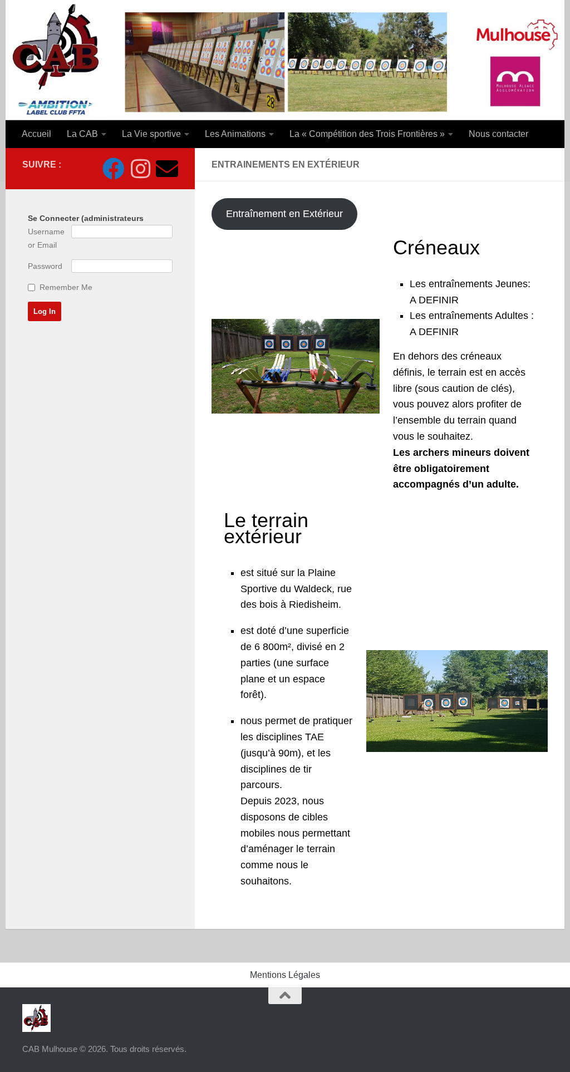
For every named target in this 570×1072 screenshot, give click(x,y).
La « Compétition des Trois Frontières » (367, 134)
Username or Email (46, 238)
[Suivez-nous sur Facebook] (113, 169)
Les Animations (235, 134)
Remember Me (66, 287)
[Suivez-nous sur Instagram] (140, 169)
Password (45, 266)
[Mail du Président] (167, 169)
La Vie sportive (151, 134)
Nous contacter (498, 134)
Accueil (36, 134)
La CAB (82, 134)
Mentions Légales (285, 975)
